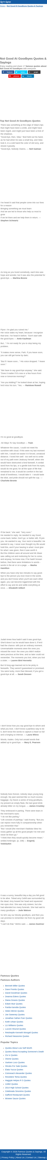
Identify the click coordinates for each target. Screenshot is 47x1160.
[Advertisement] (23, 31)
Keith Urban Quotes (14, 1022)
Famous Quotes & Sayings (30, 1152)
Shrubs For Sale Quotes (16, 1066)
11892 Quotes (11, 1084)
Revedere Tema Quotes (16, 1077)
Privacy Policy (8, 1157)
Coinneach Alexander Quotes (18, 1073)
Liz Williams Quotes (14, 1025)
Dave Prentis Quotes (14, 989)
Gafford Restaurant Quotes (17, 1095)
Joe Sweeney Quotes (15, 1014)
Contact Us (31, 1157)
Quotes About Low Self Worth (18, 1048)
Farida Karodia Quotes (15, 1007)
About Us (20, 1157)
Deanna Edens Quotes (15, 996)
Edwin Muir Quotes (13, 1004)
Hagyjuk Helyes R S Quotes (18, 1080)
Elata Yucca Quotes (14, 1069)
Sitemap (42, 1157)
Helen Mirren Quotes (14, 1011)
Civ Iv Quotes (11, 1055)
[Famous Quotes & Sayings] (5, 3)
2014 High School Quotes (17, 1088)
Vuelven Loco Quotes (15, 1062)
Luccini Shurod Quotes (15, 1029)
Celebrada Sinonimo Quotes (18, 1091)
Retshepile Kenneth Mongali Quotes (21, 1032)
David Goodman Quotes (16, 993)
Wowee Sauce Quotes (15, 1098)
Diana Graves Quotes (15, 1000)
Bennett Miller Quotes (15, 986)
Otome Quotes (11, 1059)
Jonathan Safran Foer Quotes (18, 1018)
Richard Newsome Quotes (17, 1036)
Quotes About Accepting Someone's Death (24, 1052)
